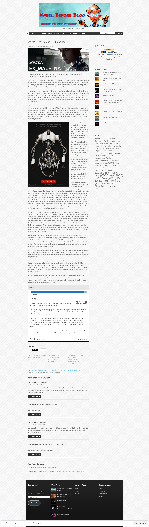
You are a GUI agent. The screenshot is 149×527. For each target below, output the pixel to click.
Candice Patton (102, 141)
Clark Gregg (116, 143)
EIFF (50, 33)
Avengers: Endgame (108, 95)
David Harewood (101, 148)
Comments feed (103, 494)
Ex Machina (61, 370)
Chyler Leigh (107, 143)
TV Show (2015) (112, 175)
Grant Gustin (101, 155)
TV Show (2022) (112, 186)
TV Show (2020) (115, 184)
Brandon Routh (104, 139)
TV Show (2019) (106, 184)
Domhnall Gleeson (53, 370)
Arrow (97, 139)
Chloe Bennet (99, 143)
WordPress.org (103, 496)
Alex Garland (34, 370)
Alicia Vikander (43, 370)
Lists (69, 33)
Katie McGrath (104, 163)
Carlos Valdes (115, 141)
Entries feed (102, 491)
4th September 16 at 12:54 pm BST (36, 424)
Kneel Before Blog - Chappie (36, 382)
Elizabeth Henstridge (101, 153)
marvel (111, 163)
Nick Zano (116, 168)
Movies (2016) (100, 168)
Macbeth (105, 106)
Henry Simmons (113, 156)
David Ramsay (111, 148)
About (84, 33)
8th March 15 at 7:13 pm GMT (35, 384)
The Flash (110, 172)
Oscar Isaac (77, 370)
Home (33, 33)
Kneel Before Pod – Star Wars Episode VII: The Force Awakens (76, 357)
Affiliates (77, 491)
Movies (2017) (110, 168)
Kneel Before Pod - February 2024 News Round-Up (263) (43, 444)
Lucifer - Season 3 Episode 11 (111, 84)
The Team (78, 494)
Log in (100, 488)
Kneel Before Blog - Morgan (35, 422)
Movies (44, 33)
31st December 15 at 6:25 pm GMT (36, 406)
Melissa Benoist (106, 165)
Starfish (105, 123)
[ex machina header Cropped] (86, 68)
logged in (39, 467)
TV (38, 33)
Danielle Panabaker (112, 146)
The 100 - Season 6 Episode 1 (111, 117)
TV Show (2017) (107, 179)
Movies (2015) (69, 370)
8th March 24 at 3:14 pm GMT (35, 446)
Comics (56, 33)
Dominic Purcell (116, 151)
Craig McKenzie (44, 46)
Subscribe (34, 503)
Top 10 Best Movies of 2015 (37, 355)
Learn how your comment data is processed (69, 471)
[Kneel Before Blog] (74, 15)
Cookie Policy (40, 524)
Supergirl (110, 170)
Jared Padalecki (107, 158)
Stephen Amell (101, 170)
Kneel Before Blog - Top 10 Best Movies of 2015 (41, 404)
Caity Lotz (111, 139)
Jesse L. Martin (108, 160)
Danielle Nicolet (99, 146)
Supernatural (99, 173)
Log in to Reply (34, 396)
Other (63, 33)
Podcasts (76, 33)
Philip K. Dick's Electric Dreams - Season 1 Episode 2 (65, 508)
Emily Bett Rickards (114, 153)
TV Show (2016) (105, 178)
